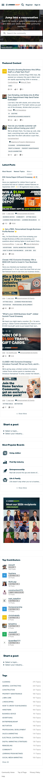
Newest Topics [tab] (19, 171)
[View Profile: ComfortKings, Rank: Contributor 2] (4, 71)
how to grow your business (14, 706)
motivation (7, 726)
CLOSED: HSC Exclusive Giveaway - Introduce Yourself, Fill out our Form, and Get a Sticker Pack (21, 363)
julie (3, 213)
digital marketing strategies (14, 741)
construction (8, 690)
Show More (23, 414)
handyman (6, 710)
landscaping (7, 702)
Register (29, 5)
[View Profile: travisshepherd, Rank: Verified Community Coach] (4, 127)
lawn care (6, 698)
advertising (7, 718)
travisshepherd (13, 138)
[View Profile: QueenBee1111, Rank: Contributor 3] (4, 642)
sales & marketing (10, 734)
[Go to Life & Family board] (5, 480)
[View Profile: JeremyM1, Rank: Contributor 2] (4, 634)
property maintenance (12, 694)
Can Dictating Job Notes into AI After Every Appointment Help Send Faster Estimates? (23, 97)
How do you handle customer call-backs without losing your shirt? (22, 127)
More (29, 171)
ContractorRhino (8, 244)
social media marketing (12, 757)
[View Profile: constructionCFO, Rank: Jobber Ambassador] (4, 592)
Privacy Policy (35, 772)
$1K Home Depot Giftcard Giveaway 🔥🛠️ (19, 177)
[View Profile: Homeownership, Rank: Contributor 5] (4, 609)
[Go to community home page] (13, 4)
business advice (9, 714)
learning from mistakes (12, 753)
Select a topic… (11, 431)
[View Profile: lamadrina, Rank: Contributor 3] (4, 626)
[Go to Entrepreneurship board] (5, 471)
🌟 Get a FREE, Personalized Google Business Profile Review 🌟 (21, 230)
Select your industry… (14, 433)
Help (3, 776)
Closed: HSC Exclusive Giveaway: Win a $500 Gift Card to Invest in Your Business (19, 261)
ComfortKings (13, 82)
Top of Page (22, 772)
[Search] (22, 4)
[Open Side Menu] (3, 4)
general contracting (11, 686)
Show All (5, 762)
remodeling (7, 745)
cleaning (6, 682)
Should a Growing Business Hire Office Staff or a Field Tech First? (24, 71)
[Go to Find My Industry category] (5, 462)
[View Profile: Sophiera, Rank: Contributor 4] (4, 575)
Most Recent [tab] (7, 171)
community (7, 749)
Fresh (10, 110)
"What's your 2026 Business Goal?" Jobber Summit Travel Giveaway (20, 315)
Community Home (8, 772)
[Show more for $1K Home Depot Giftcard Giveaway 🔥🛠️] (39, 220)
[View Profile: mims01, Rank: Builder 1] (4, 567)
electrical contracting (12, 738)
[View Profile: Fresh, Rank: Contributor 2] (4, 96)
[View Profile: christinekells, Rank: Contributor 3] (4, 617)
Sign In (37, 5)
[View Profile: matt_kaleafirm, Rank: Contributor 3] (4, 600)
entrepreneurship (10, 722)
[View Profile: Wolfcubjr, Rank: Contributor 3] (4, 584)
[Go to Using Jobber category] (5, 453)
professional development (14, 730)
